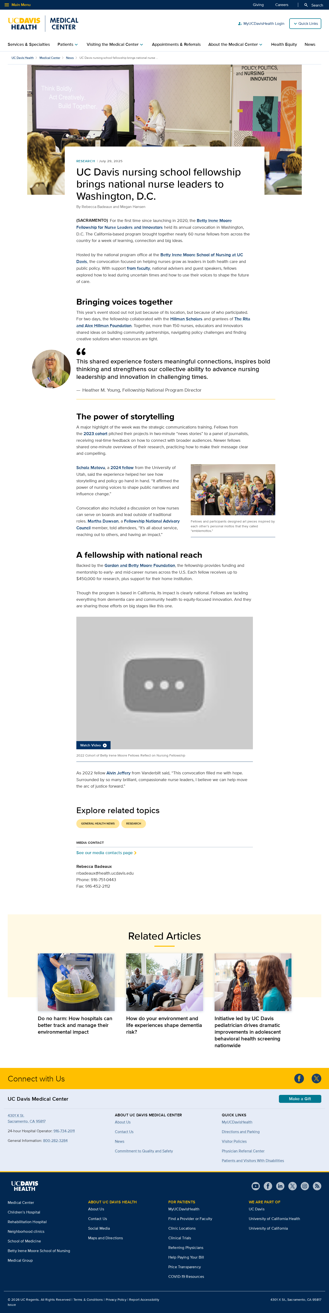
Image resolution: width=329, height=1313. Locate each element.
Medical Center (49, 57)
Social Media (99, 1228)
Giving (258, 4)
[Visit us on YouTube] (255, 1186)
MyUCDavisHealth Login (261, 24)
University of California (268, 1228)
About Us (96, 1209)
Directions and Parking (241, 1131)
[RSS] (315, 1186)
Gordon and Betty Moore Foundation (140, 565)
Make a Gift (300, 1099)
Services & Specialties (29, 44)
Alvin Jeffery (118, 773)
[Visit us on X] (290, 1186)
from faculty (138, 268)
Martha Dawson (103, 521)
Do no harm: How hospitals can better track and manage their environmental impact (75, 1025)
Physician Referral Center (243, 1151)
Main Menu (17, 4)
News (310, 44)
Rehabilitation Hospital (27, 1222)
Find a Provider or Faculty (190, 1218)
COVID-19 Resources (186, 1276)
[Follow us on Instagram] (303, 1186)
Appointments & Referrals (176, 44)
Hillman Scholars (186, 319)
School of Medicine (24, 1241)
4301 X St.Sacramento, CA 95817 (27, 1118)
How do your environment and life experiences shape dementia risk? (164, 1025)
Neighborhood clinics (26, 1231)
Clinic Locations (182, 1228)
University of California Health (274, 1218)
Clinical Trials (179, 1238)
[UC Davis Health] (24, 1186)
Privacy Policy (116, 1299)
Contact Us (97, 1218)
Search (313, 5)
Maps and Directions (105, 1238)
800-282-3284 (55, 1140)
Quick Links (308, 23)
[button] (164, 683)
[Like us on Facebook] (299, 1078)
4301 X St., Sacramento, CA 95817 (295, 1299)
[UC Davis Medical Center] (43, 23)
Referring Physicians (185, 1247)
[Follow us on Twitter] (316, 1078)
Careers (281, 4)
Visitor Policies (234, 1141)
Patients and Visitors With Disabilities (253, 1160)
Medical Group (20, 1260)
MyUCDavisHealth (237, 1122)
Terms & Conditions (88, 1299)
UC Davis (256, 1209)
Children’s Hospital (24, 1212)
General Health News (98, 823)
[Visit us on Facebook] (266, 1186)
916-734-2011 (64, 1131)
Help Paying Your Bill (186, 1257)
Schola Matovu (90, 467)
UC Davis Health (23, 57)
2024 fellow (122, 467)
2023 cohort (95, 433)
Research (85, 161)
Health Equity (284, 44)
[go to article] (76, 982)
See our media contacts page (104, 853)
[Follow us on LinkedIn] (278, 1186)
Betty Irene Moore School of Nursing (39, 1250)
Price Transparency (184, 1267)
